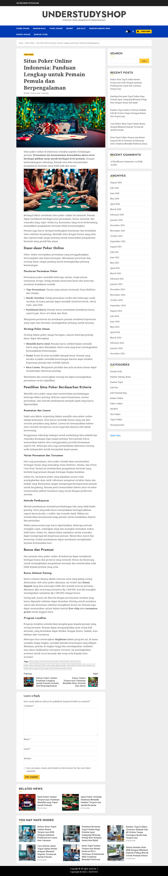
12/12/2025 (43, 808)
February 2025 (117, 279)
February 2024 (117, 343)
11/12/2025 (86, 808)
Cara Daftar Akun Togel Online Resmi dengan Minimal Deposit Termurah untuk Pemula (127, 126)
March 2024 (115, 337)
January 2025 (116, 284)
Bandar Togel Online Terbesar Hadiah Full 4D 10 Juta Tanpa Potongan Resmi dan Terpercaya (128, 113)
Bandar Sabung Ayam (99, 28)
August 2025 (116, 246)
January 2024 (116, 348)
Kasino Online (23, 34)
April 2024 (115, 332)
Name (27, 739)
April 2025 (115, 268)
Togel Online (55, 28)
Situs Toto (115, 435)
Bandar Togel (41, 34)
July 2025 (114, 252)
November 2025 (117, 230)
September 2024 (118, 305)
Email (27, 749)
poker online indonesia (32, 665)
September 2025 (118, 241)
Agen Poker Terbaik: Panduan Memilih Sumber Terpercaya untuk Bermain (91, 800)
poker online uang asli (32, 668)
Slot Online (115, 414)
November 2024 (117, 295)
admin (27, 93)
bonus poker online (36, 661)
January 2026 (116, 220)
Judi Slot (81, 28)
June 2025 (114, 257)
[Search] (133, 31)
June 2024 (114, 321)
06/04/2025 (36, 93)
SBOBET (69, 28)
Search (116, 53)
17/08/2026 (43, 860)
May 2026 (114, 198)
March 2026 (115, 209)
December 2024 (117, 289)
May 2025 (114, 262)
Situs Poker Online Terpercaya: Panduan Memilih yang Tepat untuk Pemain (48, 800)
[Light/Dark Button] (128, 31)
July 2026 (114, 188)
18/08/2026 (131, 841)
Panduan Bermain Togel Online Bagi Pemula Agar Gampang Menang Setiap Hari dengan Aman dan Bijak (128, 99)
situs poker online (48, 668)
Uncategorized (117, 425)
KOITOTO (93, 871)
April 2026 (115, 204)
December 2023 (117, 353)
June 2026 (114, 193)
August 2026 (116, 182)
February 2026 (117, 214)
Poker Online (22, 28)
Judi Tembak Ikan (118, 393)
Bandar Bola (39, 28)
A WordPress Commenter (122, 161)
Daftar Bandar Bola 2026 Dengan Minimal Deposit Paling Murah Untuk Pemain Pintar (137, 851)
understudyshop (84, 14)
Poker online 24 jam (73, 661)
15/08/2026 (131, 858)
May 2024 (114, 327)
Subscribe (145, 31)
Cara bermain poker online (54, 661)
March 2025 (115, 273)
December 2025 (117, 225)
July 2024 (114, 316)
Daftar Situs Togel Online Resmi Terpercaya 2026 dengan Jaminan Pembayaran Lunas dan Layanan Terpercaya (47, 834)
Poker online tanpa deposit (51, 665)
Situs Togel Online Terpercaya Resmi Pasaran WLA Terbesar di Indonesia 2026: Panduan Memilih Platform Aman (128, 140)
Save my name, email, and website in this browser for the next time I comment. (58, 770)
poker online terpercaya (86, 665)
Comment (29, 706)
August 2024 (116, 311)
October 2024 (116, 300)
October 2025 (116, 236)
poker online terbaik (69, 665)
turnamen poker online (63, 668)
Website (27, 758)
